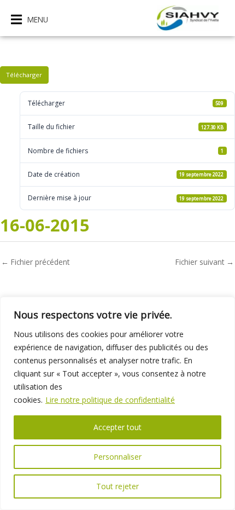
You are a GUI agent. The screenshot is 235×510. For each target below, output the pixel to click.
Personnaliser (117, 456)
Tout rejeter (117, 486)
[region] (117, 403)
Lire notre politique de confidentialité (110, 400)
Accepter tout (117, 427)
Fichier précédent (35, 262)
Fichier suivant (204, 262)
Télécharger (24, 75)
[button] (29, 19)
